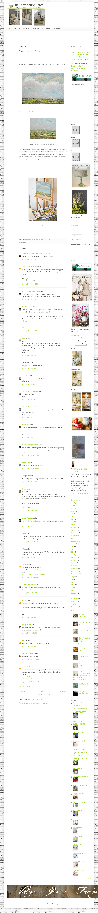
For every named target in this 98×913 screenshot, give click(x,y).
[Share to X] (22, 242)
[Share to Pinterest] (25, 242)
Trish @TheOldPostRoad (30, 391)
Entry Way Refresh (85, 630)
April (73, 503)
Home (8, 29)
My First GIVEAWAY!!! (84, 615)
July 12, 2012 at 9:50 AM (30, 542)
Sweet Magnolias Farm (80, 785)
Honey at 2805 (26, 624)
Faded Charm (77, 836)
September (74, 508)
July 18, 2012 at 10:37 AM (30, 659)
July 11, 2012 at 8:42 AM (30, 437)
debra (24, 533)
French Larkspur (79, 870)
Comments (77, 239)
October (74, 538)
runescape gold (26, 676)
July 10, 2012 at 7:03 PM (30, 331)
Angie (24, 640)
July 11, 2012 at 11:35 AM (30, 455)
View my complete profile (79, 493)
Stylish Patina (77, 721)
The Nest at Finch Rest (80, 776)
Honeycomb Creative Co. (80, 752)
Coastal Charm (78, 853)
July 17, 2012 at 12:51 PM (30, 633)
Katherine (25, 462)
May (72, 519)
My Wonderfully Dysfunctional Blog (33, 574)
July (72, 514)
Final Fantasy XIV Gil (29, 679)
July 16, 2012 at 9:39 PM (30, 617)
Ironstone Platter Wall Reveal (84, 665)
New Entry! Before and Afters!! (85, 649)
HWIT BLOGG (78, 732)
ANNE (24, 600)
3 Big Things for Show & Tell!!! (84, 693)
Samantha (25, 376)
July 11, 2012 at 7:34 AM (30, 417)
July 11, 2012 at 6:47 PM (30, 511)
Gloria (24, 489)
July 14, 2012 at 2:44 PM (30, 593)
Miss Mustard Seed (79, 706)
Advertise (57, 29)
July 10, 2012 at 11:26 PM (30, 384)
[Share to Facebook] (23, 242)
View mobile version (43, 694)
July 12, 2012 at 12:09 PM (30, 577)
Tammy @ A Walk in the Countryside (34, 253)
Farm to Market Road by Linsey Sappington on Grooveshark (79, 68)
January (73, 530)
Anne (23, 338)
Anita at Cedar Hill (28, 653)
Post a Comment (25, 686)
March (73, 525)
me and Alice (77, 827)
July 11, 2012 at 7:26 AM (30, 399)
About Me (35, 29)
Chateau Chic (77, 844)
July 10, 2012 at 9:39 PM (30, 368)
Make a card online (78, 59)
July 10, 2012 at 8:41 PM (30, 355)
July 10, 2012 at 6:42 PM (30, 299)
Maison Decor (77, 768)
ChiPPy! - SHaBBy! (79, 724)
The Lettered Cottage (80, 708)
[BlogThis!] (21, 242)
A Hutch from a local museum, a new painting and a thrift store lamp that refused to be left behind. (82, 675)
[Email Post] (61, 239)
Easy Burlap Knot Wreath (85, 623)
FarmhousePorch (81, 57)
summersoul (26, 424)
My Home (17, 29)
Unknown (25, 564)
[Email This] (19, 242)
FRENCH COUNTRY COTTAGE (80, 759)
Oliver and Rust (78, 861)
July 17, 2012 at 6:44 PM (30, 646)
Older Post (63, 691)
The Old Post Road (79, 802)
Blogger (57, 904)
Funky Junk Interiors (80, 703)
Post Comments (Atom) (35, 699)
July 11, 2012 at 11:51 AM (30, 468)
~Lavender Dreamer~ (29, 584)
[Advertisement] (11, 50)
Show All (89, 878)
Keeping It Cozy (78, 793)
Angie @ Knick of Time (30, 266)
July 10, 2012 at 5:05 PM (30, 259)
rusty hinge (76, 819)
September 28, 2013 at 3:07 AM (32, 682)
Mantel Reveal (83, 656)
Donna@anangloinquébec (30, 444)
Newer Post (22, 691)
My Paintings (46, 29)
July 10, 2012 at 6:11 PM (30, 284)
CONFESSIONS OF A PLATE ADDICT (80, 712)
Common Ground (79, 741)
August (73, 511)
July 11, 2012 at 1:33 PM (30, 482)
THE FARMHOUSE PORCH (80, 470)
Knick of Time (78, 755)
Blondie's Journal (28, 306)
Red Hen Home (78, 810)
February (74, 527)
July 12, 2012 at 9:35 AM (30, 526)
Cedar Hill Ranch (79, 749)
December (74, 533)
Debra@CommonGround (30, 291)
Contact (26, 29)
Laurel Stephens (27, 518)
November (74, 500)
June (72, 516)
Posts (75, 236)
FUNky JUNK (83, 684)
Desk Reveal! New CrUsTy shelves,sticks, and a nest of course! (82, 641)
